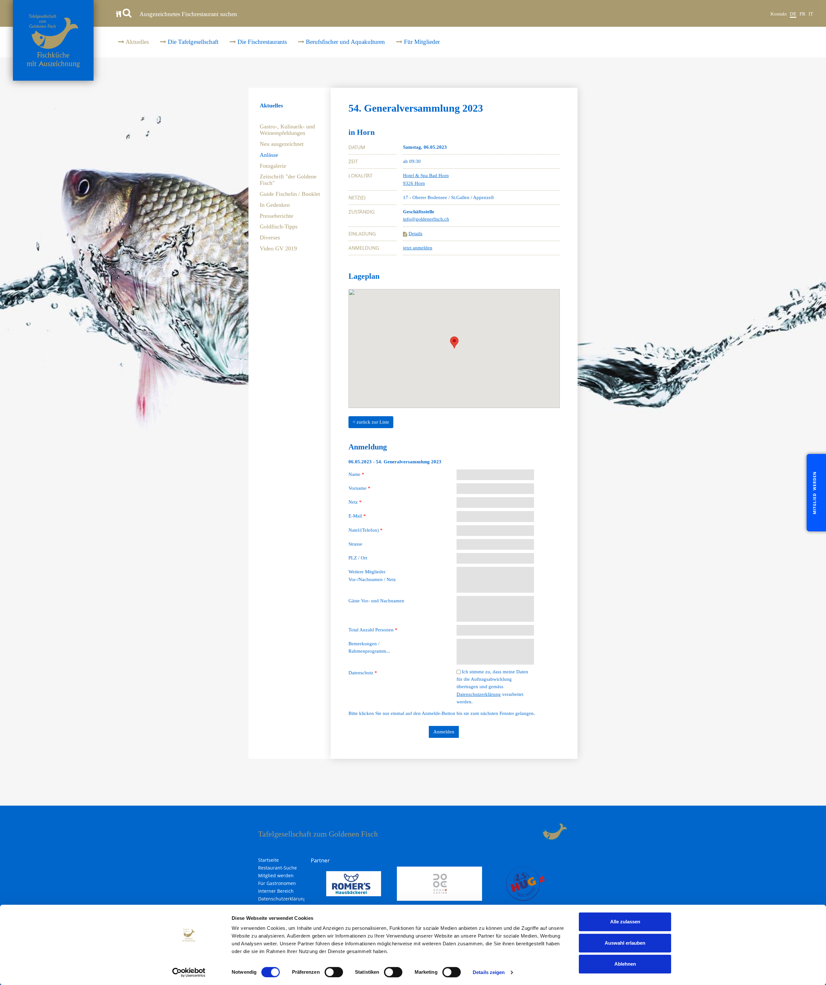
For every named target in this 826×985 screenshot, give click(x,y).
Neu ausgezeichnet (282, 144)
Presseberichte (276, 216)
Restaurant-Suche (277, 868)
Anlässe (269, 155)
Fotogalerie (273, 166)
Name (356, 474)
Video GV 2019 (278, 249)
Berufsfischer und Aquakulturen (344, 41)
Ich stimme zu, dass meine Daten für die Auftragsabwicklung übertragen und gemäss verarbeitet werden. (492, 686)
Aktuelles (136, 41)
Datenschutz (362, 672)
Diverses (270, 238)
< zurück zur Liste (371, 422)
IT (811, 13)
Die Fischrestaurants (261, 41)
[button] (454, 342)
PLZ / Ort (357, 557)
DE (793, 13)
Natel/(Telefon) (365, 530)
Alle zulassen (625, 921)
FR (802, 13)
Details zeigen (489, 972)
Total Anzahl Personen (373, 629)
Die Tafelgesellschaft (192, 41)
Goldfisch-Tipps (278, 227)
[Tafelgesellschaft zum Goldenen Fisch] (53, 40)
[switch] (334, 972)
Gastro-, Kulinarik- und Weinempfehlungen (287, 130)
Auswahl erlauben (625, 943)
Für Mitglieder (421, 41)
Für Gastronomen (277, 883)
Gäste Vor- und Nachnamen (376, 600)
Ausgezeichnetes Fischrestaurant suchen (187, 14)
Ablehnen (625, 964)
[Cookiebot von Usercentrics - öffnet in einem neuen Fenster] (189, 972)
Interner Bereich (276, 891)
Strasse (355, 544)
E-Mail (357, 515)
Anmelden (443, 731)
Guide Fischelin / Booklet (290, 194)
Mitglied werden (276, 875)
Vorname (359, 488)
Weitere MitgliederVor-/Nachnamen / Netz (372, 575)
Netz (355, 502)
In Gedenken (275, 205)
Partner (320, 860)
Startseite (268, 860)
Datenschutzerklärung (479, 694)
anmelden (534, 831)
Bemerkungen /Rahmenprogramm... (369, 647)
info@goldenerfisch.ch (426, 219)
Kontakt (779, 13)
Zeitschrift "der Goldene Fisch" (288, 180)
